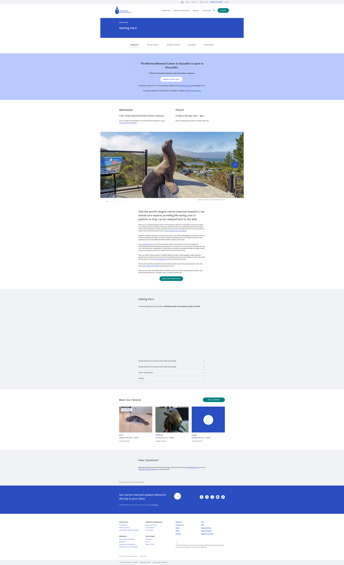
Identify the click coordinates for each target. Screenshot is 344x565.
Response (193, 6)
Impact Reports (206, 531)
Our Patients (123, 525)
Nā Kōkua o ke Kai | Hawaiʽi (166, 4)
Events (148, 542)
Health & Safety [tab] (209, 45)
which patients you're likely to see (152, 266)
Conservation (150, 527)
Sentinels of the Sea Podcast (128, 547)
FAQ (202, 525)
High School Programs (133, 4)
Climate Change (163, 6)
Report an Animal (216, 2)
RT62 (121, 435)
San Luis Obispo (131, 4)
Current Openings (195, 4)
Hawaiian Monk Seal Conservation (169, 4)
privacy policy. (154, 505)
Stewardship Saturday (165, 6)
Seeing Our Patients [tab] (173, 45)
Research (161, 8)
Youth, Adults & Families (127, 539)
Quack (194, 435)
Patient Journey (124, 527)
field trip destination (160, 259)
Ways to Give (204, 2)
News (178, 528)
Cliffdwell (159, 435)
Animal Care (166, 10)
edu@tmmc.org (185, 85)
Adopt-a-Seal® (194, 6)
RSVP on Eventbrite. (193, 90)
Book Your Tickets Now (171, 279)
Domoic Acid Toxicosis (133, 4)
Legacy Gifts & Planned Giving (199, 4)
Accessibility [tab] (192, 45)
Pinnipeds (193, 4)
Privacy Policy (143, 556)
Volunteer (149, 539)
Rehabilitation (162, 4)
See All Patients (214, 400)
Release (160, 6)
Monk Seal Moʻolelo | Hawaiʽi (167, 6)
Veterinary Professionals (127, 544)
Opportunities (206, 528)
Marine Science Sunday (165, 4)
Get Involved (207, 10)
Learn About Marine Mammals (129, 530)
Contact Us (180, 525)
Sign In (227, 2)
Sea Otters (193, 6)
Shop (187, 2)
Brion (127, 4)
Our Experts (149, 530)
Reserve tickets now (171, 79)
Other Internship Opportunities (199, 6)
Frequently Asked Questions (147, 469)
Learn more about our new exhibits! (175, 231)
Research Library (151, 525)
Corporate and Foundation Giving (200, 8)
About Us (194, 2)
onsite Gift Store (148, 244)
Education (196, 10)
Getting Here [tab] (134, 45)
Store (177, 531)
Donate (223, 10)
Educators (122, 542)
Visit (182, 2)
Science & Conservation (181, 10)
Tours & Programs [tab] (153, 45)
